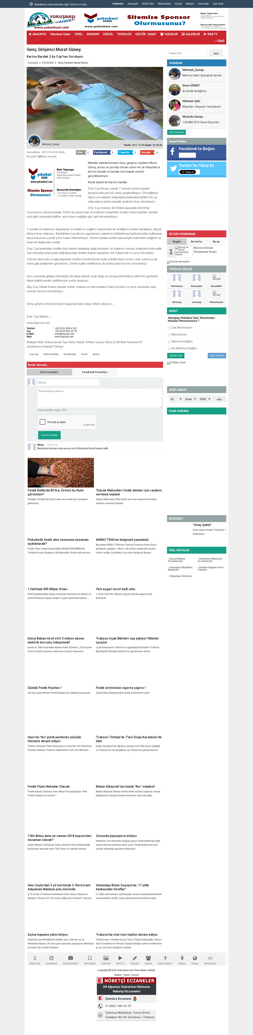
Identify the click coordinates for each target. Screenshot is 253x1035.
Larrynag (196, 302)
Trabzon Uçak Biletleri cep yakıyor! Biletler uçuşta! (127, 640)
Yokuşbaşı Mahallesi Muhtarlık (180, 568)
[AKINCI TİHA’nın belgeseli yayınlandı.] (129, 522)
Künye (178, 3)
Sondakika (51, 963)
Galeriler (106, 963)
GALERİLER (193, 34)
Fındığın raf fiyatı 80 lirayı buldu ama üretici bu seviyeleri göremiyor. (58, 501)
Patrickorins (177, 286)
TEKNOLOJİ (124, 34)
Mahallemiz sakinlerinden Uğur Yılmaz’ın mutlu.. (61, 4)
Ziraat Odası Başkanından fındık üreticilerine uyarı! (123, 692)
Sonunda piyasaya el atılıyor (116, 836)
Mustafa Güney (192, 116)
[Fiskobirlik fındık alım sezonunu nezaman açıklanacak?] (61, 522)
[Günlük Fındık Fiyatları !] (61, 670)
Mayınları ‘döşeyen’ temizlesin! (201, 106)
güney (96, 354)
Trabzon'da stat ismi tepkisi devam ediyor (127, 934)
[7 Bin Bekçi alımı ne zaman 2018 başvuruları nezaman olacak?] (61, 818)
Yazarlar (134, 963)
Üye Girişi (218, 3)
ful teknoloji (70, 354)
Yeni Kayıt (203, 3)
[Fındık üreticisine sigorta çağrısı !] (129, 670)
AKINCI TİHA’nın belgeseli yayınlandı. (122, 540)
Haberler (118, 3)
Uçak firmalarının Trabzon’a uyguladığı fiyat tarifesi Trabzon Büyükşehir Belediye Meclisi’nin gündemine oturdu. (128, 649)
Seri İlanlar (90, 963)
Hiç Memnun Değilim (184, 348)
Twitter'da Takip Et (196, 165)
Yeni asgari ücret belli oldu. (116, 589)
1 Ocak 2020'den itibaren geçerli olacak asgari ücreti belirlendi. (124, 596)
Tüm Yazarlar (176, 132)
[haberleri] (105, 354)
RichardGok (196, 286)
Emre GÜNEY (191, 85)
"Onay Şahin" (202, 525)
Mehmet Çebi (191, 101)
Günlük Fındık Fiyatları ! (45, 688)
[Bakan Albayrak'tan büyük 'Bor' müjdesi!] (129, 769)
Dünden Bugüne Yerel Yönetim (210, 568)
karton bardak (50, 354)
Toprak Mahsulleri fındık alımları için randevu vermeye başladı (129, 492)
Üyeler (148, 963)
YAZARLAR (171, 34)
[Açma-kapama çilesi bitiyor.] (61, 917)
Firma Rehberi (70, 963)
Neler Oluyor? (165, 963)
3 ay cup (33, 354)
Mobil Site (148, 3)
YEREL (79, 34)
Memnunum (179, 334)
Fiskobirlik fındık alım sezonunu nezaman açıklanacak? (58, 542)
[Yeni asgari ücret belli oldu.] (129, 571)
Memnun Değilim (182, 341)
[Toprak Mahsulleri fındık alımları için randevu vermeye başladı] (129, 472)
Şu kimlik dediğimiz (194, 91)
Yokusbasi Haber (60, 34)
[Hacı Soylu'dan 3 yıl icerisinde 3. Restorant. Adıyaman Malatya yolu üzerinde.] (61, 867)
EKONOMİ (93, 34)
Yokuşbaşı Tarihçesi (180, 576)
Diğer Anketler (217, 355)
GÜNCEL (108, 34)
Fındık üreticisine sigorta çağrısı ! (121, 688)
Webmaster (164, 3)
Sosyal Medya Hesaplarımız (176, 560)
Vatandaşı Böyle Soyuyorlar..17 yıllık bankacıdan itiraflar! (122, 887)
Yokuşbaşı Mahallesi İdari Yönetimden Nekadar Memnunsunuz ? (191, 319)
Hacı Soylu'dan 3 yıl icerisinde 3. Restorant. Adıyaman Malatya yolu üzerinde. (59, 887)
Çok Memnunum (182, 327)
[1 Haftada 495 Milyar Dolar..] (61, 571)
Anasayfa (132, 3)
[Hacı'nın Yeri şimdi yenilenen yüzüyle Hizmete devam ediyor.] (61, 719)
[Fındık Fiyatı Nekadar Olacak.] (61, 769)
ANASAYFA (39, 34)
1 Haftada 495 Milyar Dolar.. (48, 589)
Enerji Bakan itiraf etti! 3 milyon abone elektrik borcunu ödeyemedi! (56, 640)
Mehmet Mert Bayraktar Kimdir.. (202, 75)
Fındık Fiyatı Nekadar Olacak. (49, 786)
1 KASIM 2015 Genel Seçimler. (201, 122)
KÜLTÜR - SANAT (145, 34)
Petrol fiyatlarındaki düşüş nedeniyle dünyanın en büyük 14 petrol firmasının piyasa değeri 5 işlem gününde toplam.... (59, 596)
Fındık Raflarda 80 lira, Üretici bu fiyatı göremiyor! (56, 492)
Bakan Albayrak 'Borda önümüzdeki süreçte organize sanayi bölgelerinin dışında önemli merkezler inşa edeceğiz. (128, 793)
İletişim (190, 3)
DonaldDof (216, 286)
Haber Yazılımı (131, 975)
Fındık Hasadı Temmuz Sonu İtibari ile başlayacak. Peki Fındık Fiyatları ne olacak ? (57, 793)
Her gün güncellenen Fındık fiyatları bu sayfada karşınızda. (59, 692)
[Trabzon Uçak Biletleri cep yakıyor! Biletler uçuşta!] (129, 621)
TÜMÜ (220, 41)
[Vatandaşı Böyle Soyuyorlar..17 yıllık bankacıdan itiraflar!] (129, 867)
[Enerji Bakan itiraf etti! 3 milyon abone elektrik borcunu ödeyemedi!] (61, 621)
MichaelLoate (216, 302)
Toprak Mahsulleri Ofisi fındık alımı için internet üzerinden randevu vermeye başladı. (126, 501)
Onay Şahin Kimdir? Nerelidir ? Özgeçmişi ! (209, 532)
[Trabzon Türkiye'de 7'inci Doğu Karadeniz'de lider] (129, 719)
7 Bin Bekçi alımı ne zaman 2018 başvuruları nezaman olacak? (60, 838)
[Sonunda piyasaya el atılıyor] (129, 818)
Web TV (120, 963)
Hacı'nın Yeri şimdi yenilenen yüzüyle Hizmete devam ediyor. (54, 739)
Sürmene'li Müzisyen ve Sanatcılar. (210, 560)
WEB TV (212, 34)
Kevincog (176, 302)
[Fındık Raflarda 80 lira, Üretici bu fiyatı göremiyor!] (61, 472)
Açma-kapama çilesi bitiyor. (48, 934)
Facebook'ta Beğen (197, 149)
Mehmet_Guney (193, 69)
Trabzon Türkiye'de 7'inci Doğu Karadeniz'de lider (129, 739)
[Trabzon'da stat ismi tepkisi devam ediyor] (129, 917)
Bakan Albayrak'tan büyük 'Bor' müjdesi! (125, 786)
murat (84, 354)
